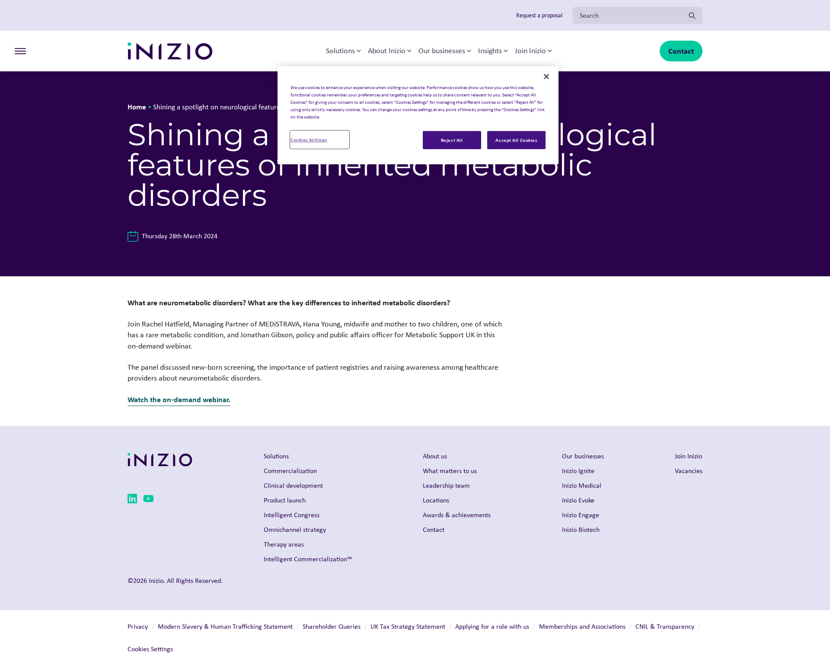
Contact (681, 50)
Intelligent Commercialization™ (308, 558)
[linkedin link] (132, 500)
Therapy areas (284, 544)
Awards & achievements (457, 514)
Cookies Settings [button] (150, 648)
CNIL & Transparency (664, 626)
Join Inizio (530, 51)
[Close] (546, 76)
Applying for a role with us (492, 626)
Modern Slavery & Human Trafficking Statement (225, 626)
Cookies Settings (308, 139)
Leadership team (446, 485)
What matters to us (450, 470)
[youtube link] (148, 500)
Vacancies (688, 470)
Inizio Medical (581, 485)
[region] (418, 115)
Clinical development (293, 485)
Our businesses (441, 51)
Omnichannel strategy (295, 529)
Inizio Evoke (578, 500)
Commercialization (290, 470)
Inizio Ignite (578, 470)
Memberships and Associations (582, 626)
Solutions (340, 51)
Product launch (285, 500)
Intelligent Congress (291, 514)
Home (137, 107)
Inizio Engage (580, 514)
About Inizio (386, 51)
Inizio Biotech (581, 529)
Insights (490, 51)
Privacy (138, 626)
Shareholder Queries (332, 626)
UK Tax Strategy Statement (407, 626)
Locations (436, 500)
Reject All (452, 140)
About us (435, 456)
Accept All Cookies (516, 140)
